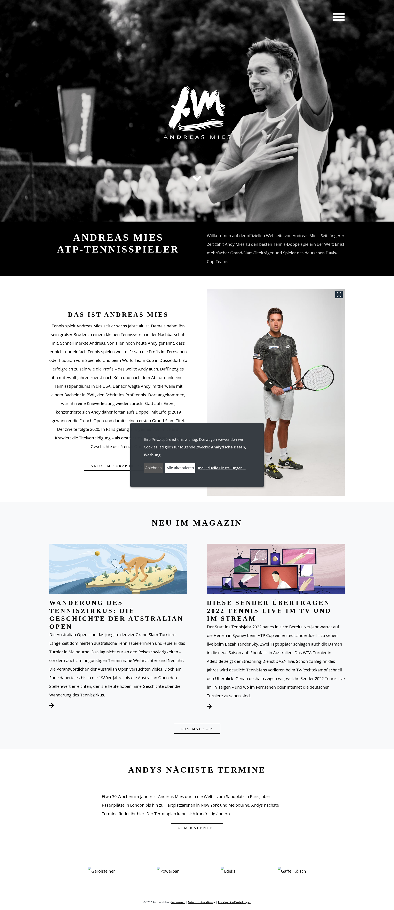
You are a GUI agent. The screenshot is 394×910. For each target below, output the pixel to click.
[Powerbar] (168, 873)
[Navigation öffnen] (337, 17)
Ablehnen (153, 467)
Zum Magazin (197, 729)
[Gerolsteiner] (101, 873)
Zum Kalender (197, 828)
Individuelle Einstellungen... (222, 467)
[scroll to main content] (197, 178)
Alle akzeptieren (180, 467)
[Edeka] (228, 873)
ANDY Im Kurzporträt (118, 466)
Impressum (178, 902)
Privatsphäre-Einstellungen (234, 902)
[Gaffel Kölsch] (291, 873)
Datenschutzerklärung (201, 902)
